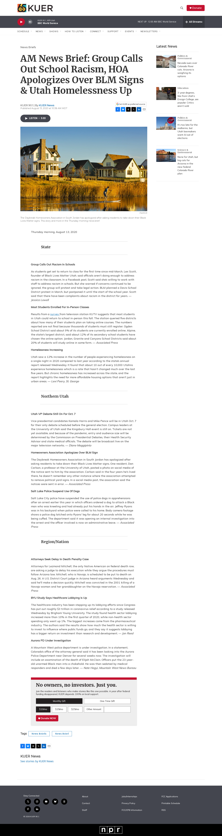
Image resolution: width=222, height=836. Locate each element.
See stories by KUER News (37, 761)
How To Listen (74, 31)
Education (182, 88)
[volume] (30, 22)
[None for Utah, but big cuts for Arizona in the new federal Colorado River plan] (166, 155)
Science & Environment (184, 151)
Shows (53, 31)
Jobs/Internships (129, 796)
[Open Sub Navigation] (31, 31)
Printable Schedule (171, 803)
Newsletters (149, 31)
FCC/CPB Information (132, 810)
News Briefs (28, 47)
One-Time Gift (107, 701)
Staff (84, 810)
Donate (197, 8)
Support (113, 31)
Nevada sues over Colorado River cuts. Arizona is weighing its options (187, 69)
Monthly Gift (59, 701)
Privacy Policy (128, 803)
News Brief (62, 733)
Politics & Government (184, 57)
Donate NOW (48, 718)
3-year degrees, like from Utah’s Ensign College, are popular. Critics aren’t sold (187, 99)
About (85, 796)
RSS (164, 810)
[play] (21, 22)
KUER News (46, 105)
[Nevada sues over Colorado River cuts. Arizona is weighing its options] (166, 61)
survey (55, 314)
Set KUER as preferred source (132, 104)
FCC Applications (170, 796)
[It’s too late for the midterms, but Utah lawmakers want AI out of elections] (166, 123)
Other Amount (94, 709)
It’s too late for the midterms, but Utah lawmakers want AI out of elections (187, 131)
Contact (86, 803)
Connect (95, 31)
